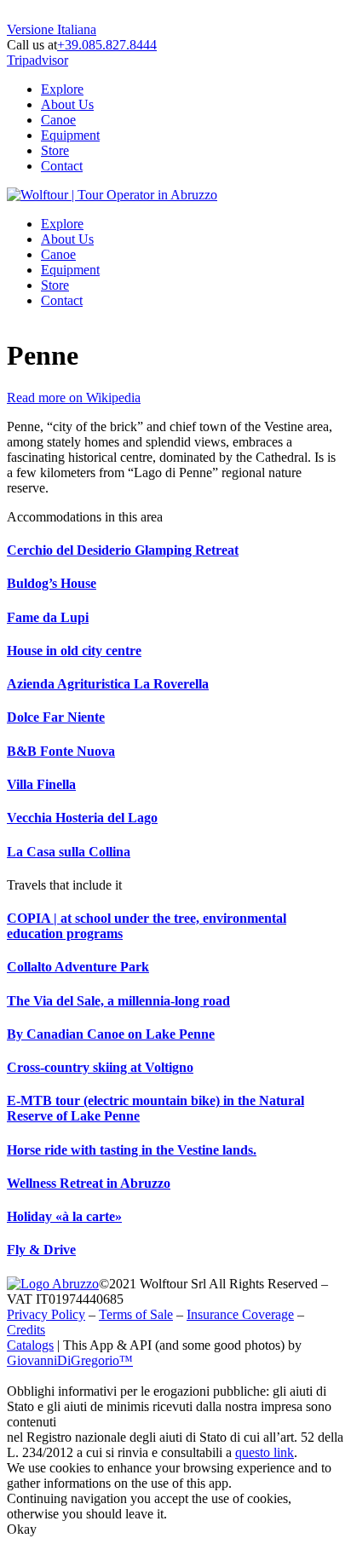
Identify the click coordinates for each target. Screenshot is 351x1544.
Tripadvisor (37, 60)
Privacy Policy (46, 1314)
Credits (26, 1329)
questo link (264, 1452)
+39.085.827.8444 (107, 44)
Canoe (58, 119)
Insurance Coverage (240, 1314)
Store (55, 150)
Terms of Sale (136, 1314)
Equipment (70, 135)
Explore (62, 89)
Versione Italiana (51, 29)
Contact (62, 165)
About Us (67, 104)
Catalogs (30, 1345)
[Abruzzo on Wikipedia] (53, 1283)
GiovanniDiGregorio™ (70, 1360)
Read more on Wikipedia (74, 397)
